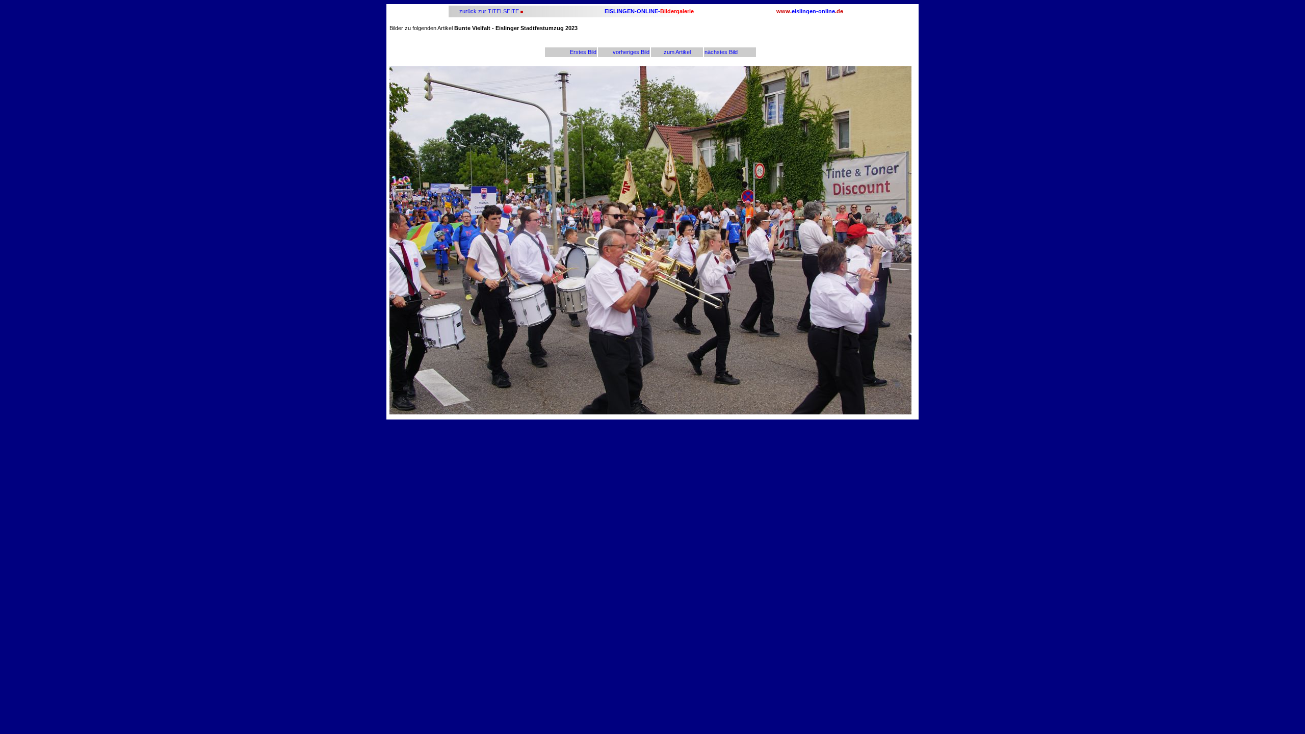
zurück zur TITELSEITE (488, 11)
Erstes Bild (583, 52)
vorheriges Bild (631, 52)
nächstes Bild (721, 52)
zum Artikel (677, 52)
